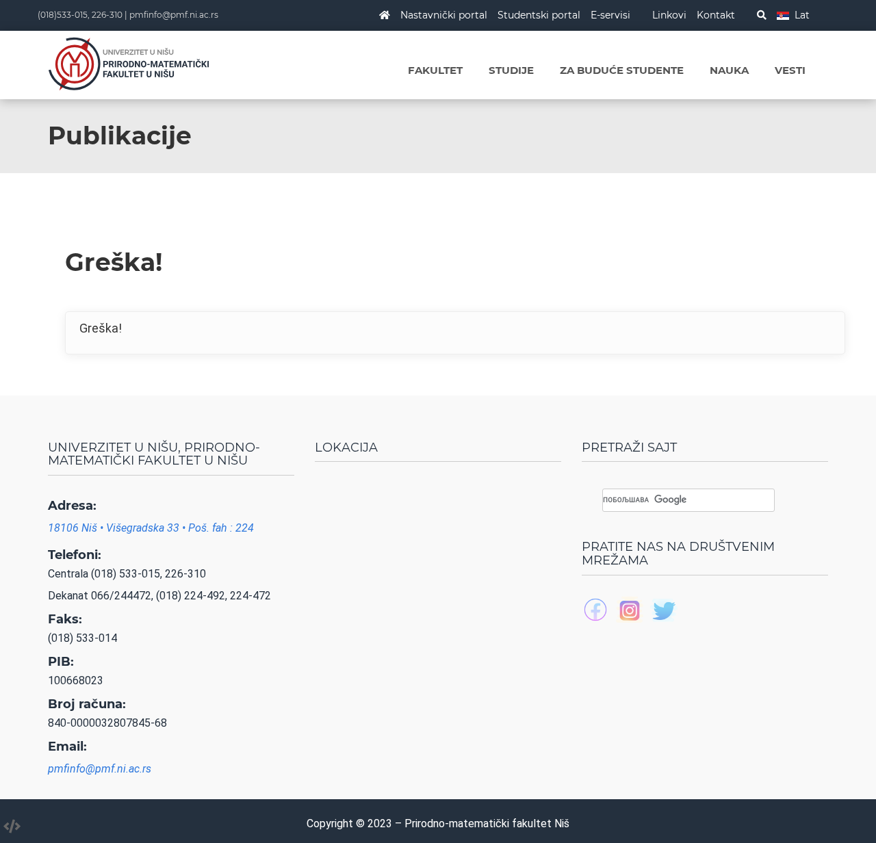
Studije (511, 70)
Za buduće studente (622, 70)
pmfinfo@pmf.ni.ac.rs (173, 15)
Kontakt (716, 15)
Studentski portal (539, 15)
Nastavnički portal (443, 15)
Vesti (790, 70)
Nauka (729, 70)
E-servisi (610, 15)
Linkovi (669, 15)
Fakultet (435, 70)
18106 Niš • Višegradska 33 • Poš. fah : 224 (151, 527)
